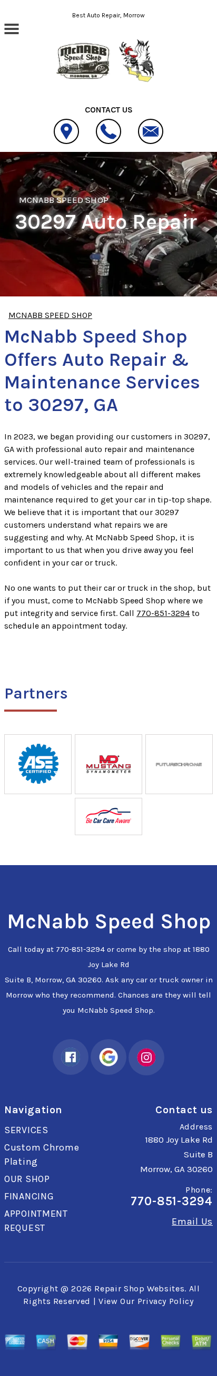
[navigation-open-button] (11, 28)
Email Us (192, 1221)
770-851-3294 (163, 613)
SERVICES (26, 1130)
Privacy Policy (165, 1301)
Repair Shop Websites (139, 1288)
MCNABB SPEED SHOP (63, 199)
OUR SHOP (27, 1179)
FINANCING (29, 1196)
